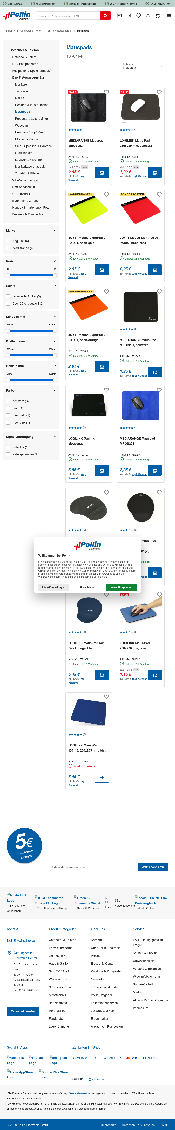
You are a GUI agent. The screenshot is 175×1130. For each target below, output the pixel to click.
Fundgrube (56, 1018)
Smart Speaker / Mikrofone (33, 145)
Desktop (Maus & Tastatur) (33, 104)
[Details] (102, 777)
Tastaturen (22, 91)
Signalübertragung (19, 436)
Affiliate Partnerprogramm (150, 1000)
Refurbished (57, 1010)
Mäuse (19, 98)
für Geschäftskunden (105, 987)
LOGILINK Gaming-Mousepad (82, 441)
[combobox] (68, 15)
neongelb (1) (21, 415)
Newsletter (98, 979)
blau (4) (18, 408)
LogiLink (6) (21, 240)
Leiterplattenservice (104, 1002)
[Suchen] (105, 15)
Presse (95, 955)
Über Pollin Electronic (105, 947)
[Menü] (169, 15)
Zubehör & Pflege (27, 173)
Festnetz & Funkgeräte (27, 214)
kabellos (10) (21, 447)
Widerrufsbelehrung (146, 976)
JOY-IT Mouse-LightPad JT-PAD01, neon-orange (88, 337)
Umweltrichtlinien (144, 960)
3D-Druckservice (102, 1010)
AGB (165, 1124)
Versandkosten (78, 1093)
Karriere (96, 939)
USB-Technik (21, 193)
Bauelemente (58, 1002)
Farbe (10, 390)
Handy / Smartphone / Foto (30, 207)
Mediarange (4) (23, 248)
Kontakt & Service (145, 952)
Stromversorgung (60, 987)
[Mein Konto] (148, 15)
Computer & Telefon (24, 50)
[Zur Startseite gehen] (16, 15)
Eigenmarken (100, 1018)
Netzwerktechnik (23, 187)
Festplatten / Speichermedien (32, 70)
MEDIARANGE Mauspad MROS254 (137, 441)
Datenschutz (72, 874)
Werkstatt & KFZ (60, 979)
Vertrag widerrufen (23, 1011)
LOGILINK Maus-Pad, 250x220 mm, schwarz (136, 143)
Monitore (21, 84)
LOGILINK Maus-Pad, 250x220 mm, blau (135, 645)
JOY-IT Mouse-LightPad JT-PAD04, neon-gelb (88, 240)
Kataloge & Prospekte (106, 971)
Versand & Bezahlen (147, 968)
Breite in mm (15, 341)
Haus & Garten (59, 963)
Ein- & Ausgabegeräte (28, 77)
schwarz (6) (21, 401)
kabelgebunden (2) (25, 454)
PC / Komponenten (25, 63)
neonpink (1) (21, 422)
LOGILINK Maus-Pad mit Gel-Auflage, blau (86, 645)
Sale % (11, 286)
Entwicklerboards (60, 947)
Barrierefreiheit (143, 984)
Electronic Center (103, 963)
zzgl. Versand (139, 176)
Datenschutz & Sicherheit (139, 1124)
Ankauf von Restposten (107, 1026)
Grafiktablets (23, 152)
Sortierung (128, 63)
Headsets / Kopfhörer (29, 132)
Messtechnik (57, 994)
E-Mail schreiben (25, 940)
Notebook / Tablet (24, 57)
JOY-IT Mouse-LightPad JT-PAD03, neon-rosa (139, 240)
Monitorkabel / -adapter (31, 166)
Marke (10, 230)
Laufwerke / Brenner (29, 159)
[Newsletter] (119, 15)
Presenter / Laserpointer (31, 118)
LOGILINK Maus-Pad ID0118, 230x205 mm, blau (87, 748)
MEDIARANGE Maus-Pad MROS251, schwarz (138, 342)
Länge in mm (15, 316)
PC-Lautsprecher (26, 139)
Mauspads (22, 111)
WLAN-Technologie (25, 180)
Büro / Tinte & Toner (26, 200)
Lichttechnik (57, 955)
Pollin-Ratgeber (101, 994)
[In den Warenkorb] (102, 172)
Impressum (140, 1007)
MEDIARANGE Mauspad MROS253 (86, 143)
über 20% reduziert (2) (28, 303)
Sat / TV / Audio (59, 971)
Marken (138, 992)
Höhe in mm (15, 366)
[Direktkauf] (129, 15)
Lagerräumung (59, 1026)
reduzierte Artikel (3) (27, 296)
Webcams (22, 125)
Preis (10, 261)
